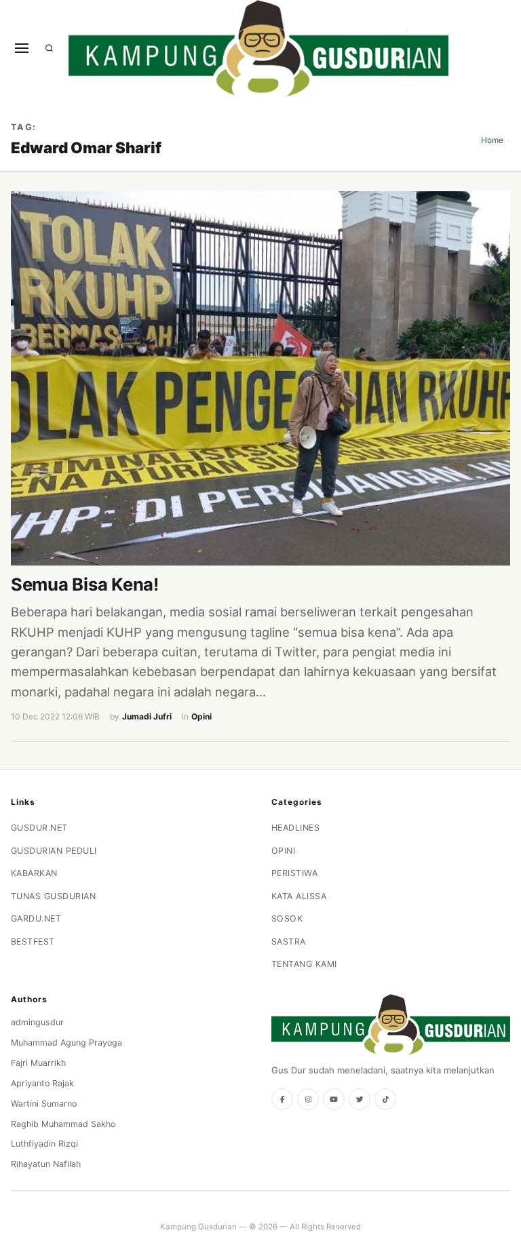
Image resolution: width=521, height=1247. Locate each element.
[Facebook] (282, 1099)
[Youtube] (334, 1099)
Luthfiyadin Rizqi (44, 1144)
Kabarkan (34, 873)
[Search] (49, 48)
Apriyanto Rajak (42, 1083)
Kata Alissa (299, 896)
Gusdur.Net (39, 828)
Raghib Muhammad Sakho (63, 1124)
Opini (201, 716)
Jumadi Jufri (147, 716)
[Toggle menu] (22, 48)
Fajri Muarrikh (38, 1063)
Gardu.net (36, 918)
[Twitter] (359, 1099)
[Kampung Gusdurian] (258, 48)
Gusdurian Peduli (54, 851)
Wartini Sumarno (44, 1103)
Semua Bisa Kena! (85, 584)
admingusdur (37, 1022)
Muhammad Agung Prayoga (66, 1042)
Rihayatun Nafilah (46, 1164)
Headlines (295, 828)
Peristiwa (294, 873)
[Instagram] (308, 1099)
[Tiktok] (385, 1099)
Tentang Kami (304, 964)
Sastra (288, 941)
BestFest (33, 941)
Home (492, 140)
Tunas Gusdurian (53, 896)
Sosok (287, 918)
